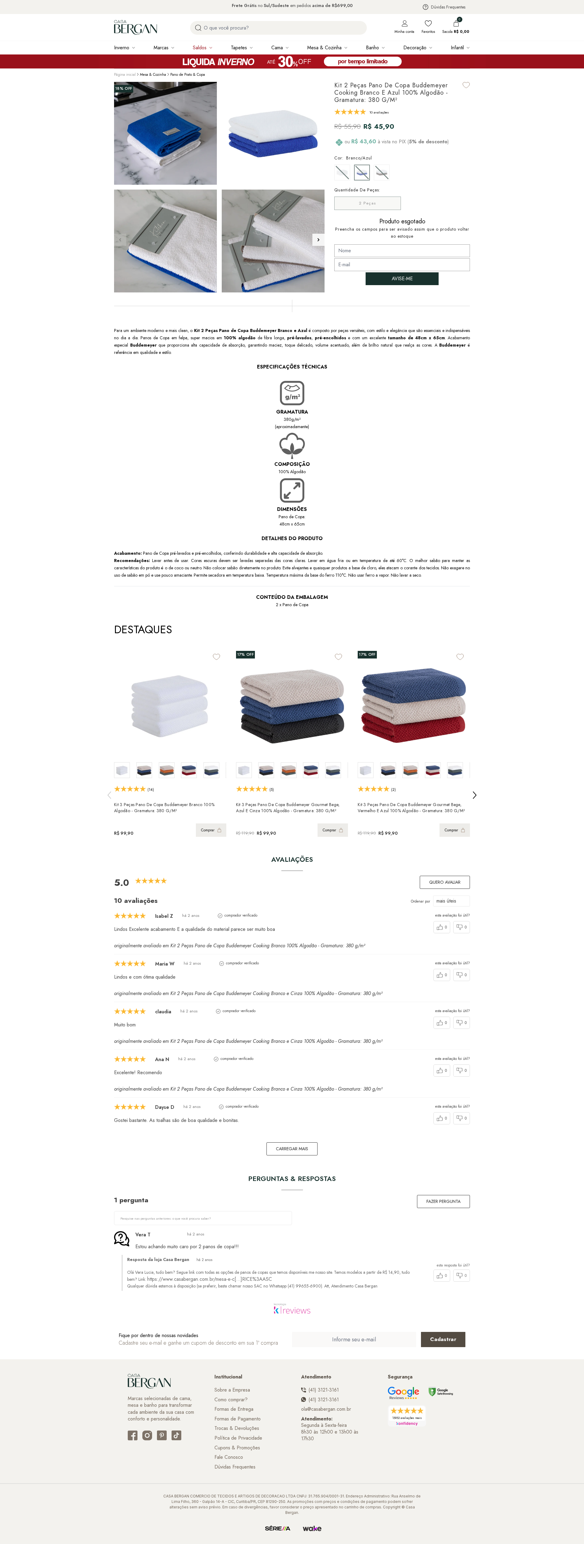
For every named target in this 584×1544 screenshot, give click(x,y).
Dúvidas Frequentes (448, 7)
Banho (372, 47)
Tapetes (239, 47)
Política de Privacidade (238, 1438)
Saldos (200, 47)
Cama (277, 47)
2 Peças (367, 203)
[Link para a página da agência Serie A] (277, 1528)
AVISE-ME (402, 278)
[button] (318, 240)
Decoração (414, 47)
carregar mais (292, 1149)
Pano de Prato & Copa (187, 74)
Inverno (121, 47)
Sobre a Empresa (232, 1390)
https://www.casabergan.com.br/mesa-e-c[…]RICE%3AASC (209, 1279)
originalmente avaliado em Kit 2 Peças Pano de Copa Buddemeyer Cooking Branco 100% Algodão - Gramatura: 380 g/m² (239, 945)
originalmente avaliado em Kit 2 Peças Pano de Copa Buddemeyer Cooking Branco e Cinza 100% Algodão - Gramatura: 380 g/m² (248, 993)
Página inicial (125, 74)
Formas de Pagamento (237, 1419)
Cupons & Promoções (237, 1447)
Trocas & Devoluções (236, 1428)
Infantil (457, 47)
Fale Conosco (228, 1457)
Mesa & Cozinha (324, 47)
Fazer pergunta (443, 1201)
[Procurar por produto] (198, 28)
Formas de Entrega (233, 1409)
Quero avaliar (445, 882)
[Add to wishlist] (466, 85)
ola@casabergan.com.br (326, 1409)
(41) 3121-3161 (323, 1390)
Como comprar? (231, 1399)
